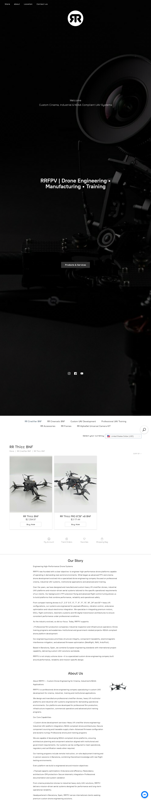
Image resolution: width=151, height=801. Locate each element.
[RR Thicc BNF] (31, 484)
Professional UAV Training (113, 421)
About (17, 4)
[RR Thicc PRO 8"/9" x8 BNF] (75, 484)
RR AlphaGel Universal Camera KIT (94, 426)
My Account (49, 542)
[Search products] (144, 430)
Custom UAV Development (83, 421)
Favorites (84, 542)
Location (28, 4)
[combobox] (123, 436)
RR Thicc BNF (39, 451)
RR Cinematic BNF (56, 421)
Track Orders (66, 542)
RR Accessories (47, 426)
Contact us (42, 4)
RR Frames (66, 426)
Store (7, 4)
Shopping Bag (102, 542)
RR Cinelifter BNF (33, 421)
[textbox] (120, 436)
